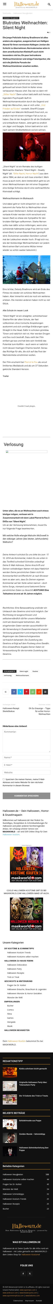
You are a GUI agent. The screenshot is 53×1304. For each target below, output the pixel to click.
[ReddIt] (39, 691)
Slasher (35, 671)
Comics (10, 1009)
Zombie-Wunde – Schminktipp (32, 1134)
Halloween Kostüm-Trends (19, 952)
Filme (9, 1014)
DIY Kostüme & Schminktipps (19, 948)
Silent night (24, 671)
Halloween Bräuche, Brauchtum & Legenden (26, 989)
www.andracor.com (10, 1293)
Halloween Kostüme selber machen (22, 956)
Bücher (10, 1005)
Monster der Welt (15, 997)
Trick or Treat (13, 977)
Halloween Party (14, 969)
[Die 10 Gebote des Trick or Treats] (10, 1100)
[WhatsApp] (32, 691)
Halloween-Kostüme (30, 1254)
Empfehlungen (12, 1001)
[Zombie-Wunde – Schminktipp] (10, 1138)
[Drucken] (45, 691)
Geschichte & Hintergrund (18, 981)
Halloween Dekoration (17, 964)
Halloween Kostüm (11, 834)
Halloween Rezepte (15, 973)
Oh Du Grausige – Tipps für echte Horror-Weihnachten (39, 711)
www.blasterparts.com (28, 1293)
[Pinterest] (26, 691)
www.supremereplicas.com (13, 1295)
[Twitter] (20, 691)
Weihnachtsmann (22, 675)
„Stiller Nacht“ (10, 94)
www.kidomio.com (32, 1295)
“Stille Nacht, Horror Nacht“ (26, 173)
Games (10, 1018)
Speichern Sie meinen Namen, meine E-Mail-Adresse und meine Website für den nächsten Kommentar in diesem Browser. (24, 782)
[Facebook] (14, 691)
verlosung (8, 675)
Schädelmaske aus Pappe (30, 1120)
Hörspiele (11, 1022)
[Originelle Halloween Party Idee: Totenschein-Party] (10, 1086)
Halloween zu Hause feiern (18, 960)
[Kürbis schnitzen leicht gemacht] (10, 1072)
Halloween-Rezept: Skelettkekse (11, 709)
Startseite (7, 13)
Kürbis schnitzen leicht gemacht (33, 1069)
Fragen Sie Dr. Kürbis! (16, 985)
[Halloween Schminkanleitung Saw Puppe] (10, 1151)
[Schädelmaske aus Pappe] (10, 1124)
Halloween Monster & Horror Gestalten (24, 993)
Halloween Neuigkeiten (22, 13)
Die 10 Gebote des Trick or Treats (33, 1096)
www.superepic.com (27, 1290)
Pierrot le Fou (31, 362)
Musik (9, 1026)
